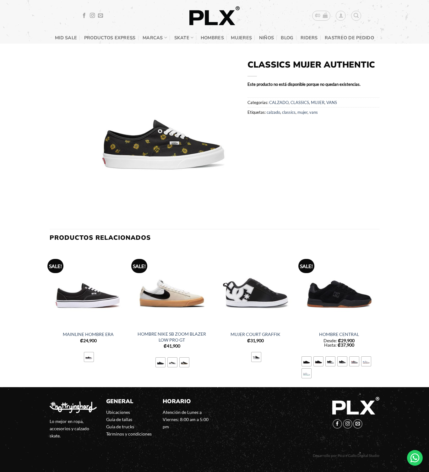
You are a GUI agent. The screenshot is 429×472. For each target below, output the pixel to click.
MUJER (317, 102)
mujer (302, 112)
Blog (287, 38)
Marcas (153, 38)
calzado (273, 112)
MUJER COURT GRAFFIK (255, 334)
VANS (331, 102)
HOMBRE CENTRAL (339, 334)
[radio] (89, 357)
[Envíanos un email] (100, 16)
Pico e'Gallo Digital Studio (358, 455)
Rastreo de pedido (349, 38)
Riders (309, 38)
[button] (321, 16)
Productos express (110, 38)
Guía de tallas (119, 419)
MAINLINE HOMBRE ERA (88, 334)
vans (313, 112)
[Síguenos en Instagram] (92, 16)
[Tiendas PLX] (214, 16)
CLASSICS (300, 102)
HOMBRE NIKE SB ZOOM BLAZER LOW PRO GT (172, 337)
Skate (181, 38)
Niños (266, 38)
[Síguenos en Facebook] (84, 16)
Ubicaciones (118, 412)
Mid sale (66, 38)
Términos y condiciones (129, 433)
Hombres (212, 38)
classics (289, 112)
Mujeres (241, 38)
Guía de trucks (120, 426)
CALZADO (279, 102)
